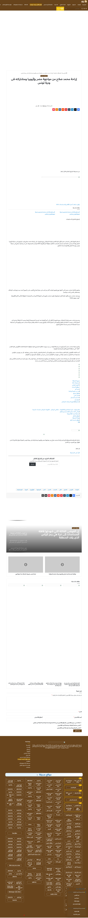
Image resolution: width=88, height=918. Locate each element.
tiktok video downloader (10, 887)
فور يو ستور (49, 810)
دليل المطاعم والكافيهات (66, 409)
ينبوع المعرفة (76, 381)
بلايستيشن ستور (58, 846)
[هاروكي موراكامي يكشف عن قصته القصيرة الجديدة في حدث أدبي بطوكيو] (35, 633)
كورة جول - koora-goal (19, 785)
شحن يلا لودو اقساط (49, 794)
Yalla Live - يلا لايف (10, 795)
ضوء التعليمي (78, 805)
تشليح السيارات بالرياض (68, 401)
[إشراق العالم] (84, 1)
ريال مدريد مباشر (38, 788)
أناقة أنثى (69, 836)
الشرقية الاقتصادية (69, 827)
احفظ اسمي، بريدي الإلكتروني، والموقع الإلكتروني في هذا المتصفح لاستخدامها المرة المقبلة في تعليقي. (57, 722)
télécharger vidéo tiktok (15, 891)
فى (60, 489)
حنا (58, 858)
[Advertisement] (44, 21)
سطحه (30, 824)
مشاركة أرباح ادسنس (48, 5)
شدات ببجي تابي (49, 785)
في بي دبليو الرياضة (74, 391)
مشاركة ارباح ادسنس (69, 781)
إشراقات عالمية (57, 73)
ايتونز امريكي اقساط (49, 825)
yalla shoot (29, 780)
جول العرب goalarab (38, 863)
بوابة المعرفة (75, 418)
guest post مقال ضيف (49, 869)
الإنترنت (79, 5)
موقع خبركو (76, 393)
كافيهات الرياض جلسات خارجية (41, 409)
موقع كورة (14, 833)
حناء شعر (49, 854)
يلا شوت (39, 780)
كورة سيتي (29, 859)
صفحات (28, 767)
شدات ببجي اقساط (58, 781)
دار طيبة (77, 401)
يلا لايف (34, 868)
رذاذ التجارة (69, 854)
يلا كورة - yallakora (10, 800)
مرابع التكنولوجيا (68, 820)
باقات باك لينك (69, 876)
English (26, 5)
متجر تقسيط (49, 802)
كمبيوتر (74, 5)
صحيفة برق (69, 805)
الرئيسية (84, 5)
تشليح (38, 841)
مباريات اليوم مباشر (39, 784)
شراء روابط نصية (77, 876)
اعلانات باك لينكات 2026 (14, 865)
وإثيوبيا (31, 489)
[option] (44, 536)
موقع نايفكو (76, 416)
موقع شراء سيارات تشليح (30, 846)
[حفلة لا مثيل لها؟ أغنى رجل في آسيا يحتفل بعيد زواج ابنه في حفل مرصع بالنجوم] (16, 633)
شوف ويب (68, 823)
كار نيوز (69, 833)
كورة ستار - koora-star (10, 781)
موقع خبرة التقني (77, 837)
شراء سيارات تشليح (39, 846)
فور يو (49, 829)
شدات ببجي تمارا (49, 781)
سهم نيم (77, 399)
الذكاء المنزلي (63, 5)
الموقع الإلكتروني (39, 717)
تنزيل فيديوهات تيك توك (19, 888)
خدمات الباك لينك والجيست (58, 870)
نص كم (77, 389)
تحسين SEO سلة (69, 793)
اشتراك (32, 464)
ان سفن (78, 819)
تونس (71, 489)
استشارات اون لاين (69, 847)
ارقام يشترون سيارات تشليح (38, 850)
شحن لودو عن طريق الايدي (49, 839)
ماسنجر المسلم (75, 397)
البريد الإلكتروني (78, 717)
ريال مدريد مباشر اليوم (38, 874)
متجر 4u (58, 814)
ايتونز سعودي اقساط (58, 794)
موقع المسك (75, 387)
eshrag (45, 106)
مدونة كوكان (69, 830)
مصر (49, 489)
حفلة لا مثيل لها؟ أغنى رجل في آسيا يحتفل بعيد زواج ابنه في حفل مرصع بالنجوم (16, 683)
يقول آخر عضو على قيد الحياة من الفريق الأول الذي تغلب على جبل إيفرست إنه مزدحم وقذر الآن (53, 684)
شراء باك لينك (77, 872)
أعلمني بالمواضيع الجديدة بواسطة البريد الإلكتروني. (69, 727)
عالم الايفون (77, 830)
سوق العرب (58, 874)
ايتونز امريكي (49, 789)
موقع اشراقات (78, 809)
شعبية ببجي (58, 843)
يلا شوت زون (19, 873)
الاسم (80, 711)
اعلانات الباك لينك (69, 880)
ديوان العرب (58, 887)
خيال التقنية (78, 823)
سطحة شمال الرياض (38, 833)
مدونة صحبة (78, 862)
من (44, 489)
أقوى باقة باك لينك (49, 879)
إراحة (76, 489)
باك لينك (56, 5)
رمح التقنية (77, 854)
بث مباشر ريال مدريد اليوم (29, 864)
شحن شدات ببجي (58, 834)
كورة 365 (39, 859)
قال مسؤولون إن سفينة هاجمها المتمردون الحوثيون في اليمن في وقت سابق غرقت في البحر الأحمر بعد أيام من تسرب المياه (58, 534)
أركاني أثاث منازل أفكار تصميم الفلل (69, 411)
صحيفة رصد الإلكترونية (73, 413)
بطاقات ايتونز (49, 843)
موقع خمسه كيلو (74, 420)
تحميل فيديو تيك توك (10, 882)
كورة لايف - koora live (19, 850)
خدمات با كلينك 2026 (58, 883)
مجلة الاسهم (78, 826)
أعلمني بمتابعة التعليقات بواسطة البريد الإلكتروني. (69, 725)
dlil (78, 422)
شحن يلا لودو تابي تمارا (49, 821)
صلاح (65, 489)
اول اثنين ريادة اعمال (77, 781)
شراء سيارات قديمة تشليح (34, 854)
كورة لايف (19, 813)
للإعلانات (21, 915)
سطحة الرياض (38, 825)
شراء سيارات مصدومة (30, 850)
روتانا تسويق (78, 843)
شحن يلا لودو (58, 838)
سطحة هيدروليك (30, 829)
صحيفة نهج (77, 833)
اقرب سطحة (30, 837)
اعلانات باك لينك (58, 890)
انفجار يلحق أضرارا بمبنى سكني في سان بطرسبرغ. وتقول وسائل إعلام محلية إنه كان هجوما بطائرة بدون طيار (72, 684)
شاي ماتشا (58, 861)
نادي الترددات (78, 846)
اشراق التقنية (69, 815)
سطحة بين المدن (38, 829)
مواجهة (38, 489)
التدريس (78, 883)
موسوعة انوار (78, 867)
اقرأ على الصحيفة (75, 452)
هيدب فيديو (69, 851)
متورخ (77, 841)
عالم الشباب (73, 787)
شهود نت (69, 856)
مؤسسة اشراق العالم (7, 5)
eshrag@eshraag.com (50, 747)
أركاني (77, 859)
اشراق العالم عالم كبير (69, 884)
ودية (26, 489)
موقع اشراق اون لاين (69, 809)
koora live (10, 789)
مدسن (68, 841)
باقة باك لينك (78, 793)
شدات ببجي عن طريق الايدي (49, 816)
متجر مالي (76, 395)
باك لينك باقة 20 (49, 874)
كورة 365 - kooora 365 (19, 804)
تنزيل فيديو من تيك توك (19, 882)
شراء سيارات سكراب (30, 842)
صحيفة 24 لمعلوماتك (18, 5)
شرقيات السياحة (69, 863)
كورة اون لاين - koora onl (19, 800)
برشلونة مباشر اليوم (29, 874)
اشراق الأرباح (69, 867)
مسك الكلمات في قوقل (78, 815)
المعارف (78, 851)
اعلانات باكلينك (53, 894)
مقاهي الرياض (54, 409)
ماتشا (49, 858)
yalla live (34, 882)
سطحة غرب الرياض (30, 833)
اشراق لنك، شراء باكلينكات (77, 880)
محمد (54, 489)
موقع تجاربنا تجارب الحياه (49, 883)
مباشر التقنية (69, 859)
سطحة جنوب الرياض (38, 838)
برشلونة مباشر (30, 784)
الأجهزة (68, 5)
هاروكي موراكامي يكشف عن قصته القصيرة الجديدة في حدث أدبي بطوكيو (35, 683)
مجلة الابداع (69, 843)
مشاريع (49, 887)
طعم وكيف (77, 409)
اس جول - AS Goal (10, 804)
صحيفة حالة (75, 383)
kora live (10, 810)
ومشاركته (19, 489)
